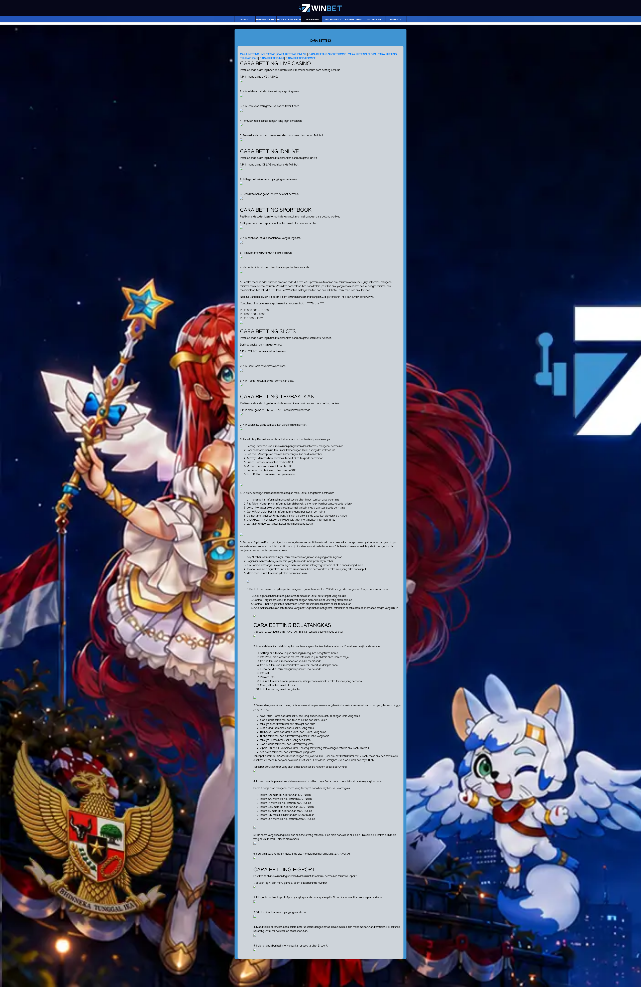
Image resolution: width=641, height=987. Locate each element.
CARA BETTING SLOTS (362, 54)
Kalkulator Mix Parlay (289, 19)
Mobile (244, 19)
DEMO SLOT (395, 19)
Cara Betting (312, 19)
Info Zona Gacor (265, 19)
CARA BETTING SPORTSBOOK (327, 54)
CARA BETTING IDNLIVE (291, 54)
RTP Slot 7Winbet (354, 19)
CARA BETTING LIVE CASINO (257, 54)
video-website (332, 19)
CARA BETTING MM (272, 58)
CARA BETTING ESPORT (300, 58)
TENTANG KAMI (374, 19)
